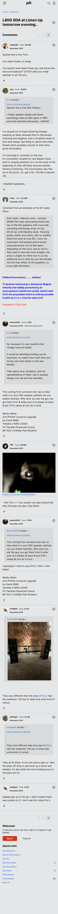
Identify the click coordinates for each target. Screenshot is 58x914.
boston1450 (13, 530)
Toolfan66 (12, 619)
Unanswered (29, 878)
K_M (9, 99)
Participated (8, 874)
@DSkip (43, 695)
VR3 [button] (11, 445)
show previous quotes (18, 104)
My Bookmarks (29, 862)
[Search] (48, 3)
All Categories (9, 851)
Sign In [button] (10, 838)
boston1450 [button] (15, 322)
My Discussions (10, 866)
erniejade (11, 727)
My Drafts (29, 870)
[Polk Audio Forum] (29, 3)
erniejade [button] (13, 609)
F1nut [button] (12, 198)
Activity (6, 858)
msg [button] (12, 89)
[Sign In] (53, 3)
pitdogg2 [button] (14, 717)
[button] (53, 23)
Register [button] (27, 838)
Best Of (6, 882)
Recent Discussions (11, 854)
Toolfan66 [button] (14, 45)
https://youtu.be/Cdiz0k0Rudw (19, 494)
